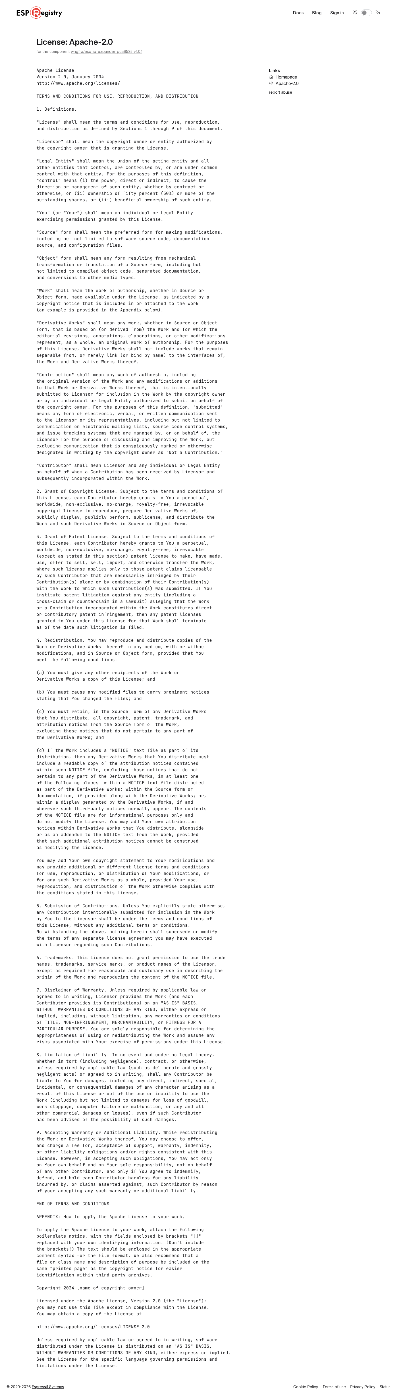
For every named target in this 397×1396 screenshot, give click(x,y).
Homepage (286, 77)
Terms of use (334, 1386)
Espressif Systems (48, 1386)
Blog (317, 12)
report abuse (280, 92)
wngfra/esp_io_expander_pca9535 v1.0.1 (106, 51)
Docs (298, 12)
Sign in (337, 12)
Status (385, 1386)
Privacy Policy (362, 1386)
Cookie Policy (305, 1386)
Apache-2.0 (287, 83)
